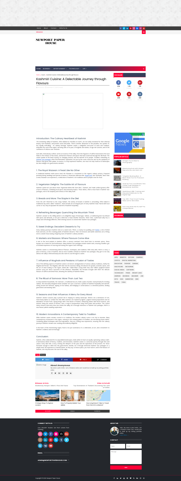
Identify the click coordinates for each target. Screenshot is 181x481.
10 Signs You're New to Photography (131, 161)
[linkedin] (127, 28)
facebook (97, 411)
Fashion (127, 263)
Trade (128, 273)
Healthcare (119, 266)
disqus (72, 411)
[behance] (137, 28)
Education (118, 263)
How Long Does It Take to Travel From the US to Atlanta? (97, 404)
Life (84, 69)
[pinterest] (130, 28)
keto (116, 279)
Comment (103, 360)
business (126, 276)
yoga (123, 282)
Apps (116, 257)
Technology (74, 69)
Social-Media (119, 270)
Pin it (85, 360)
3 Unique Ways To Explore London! (44, 404)
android (117, 276)
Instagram (129, 266)
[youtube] (143, 28)
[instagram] (140, 28)
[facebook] (120, 28)
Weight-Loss (137, 273)
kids (121, 279)
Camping (139, 257)
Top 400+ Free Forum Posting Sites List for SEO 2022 (133, 200)
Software (130, 270)
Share (66, 360)
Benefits (123, 257)
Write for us (63, 28)
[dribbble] (133, 28)
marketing (129, 279)
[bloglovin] (130, 478)
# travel (43, 355)
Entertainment (59, 69)
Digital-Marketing (129, 260)
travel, (61, 87)
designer (135, 276)
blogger (47, 411)
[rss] (133, 478)
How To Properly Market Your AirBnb (71, 404)
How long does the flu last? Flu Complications (134, 207)
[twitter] (124, 28)
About (46, 28)
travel (43, 75)
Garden (135, 263)
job (142, 276)
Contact (53, 28)
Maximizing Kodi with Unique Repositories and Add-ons (133, 169)
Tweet (47, 360)
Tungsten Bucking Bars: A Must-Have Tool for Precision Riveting (133, 177)
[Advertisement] (56, 13)
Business (46, 69)
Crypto (117, 260)
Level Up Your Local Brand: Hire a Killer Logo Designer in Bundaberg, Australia (134, 185)
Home (39, 28)
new (137, 279)
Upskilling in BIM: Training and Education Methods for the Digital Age (134, 193)
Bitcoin (131, 257)
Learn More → (124, 435)
